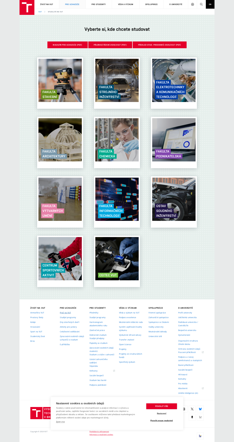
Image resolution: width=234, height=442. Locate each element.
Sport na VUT (36, 331)
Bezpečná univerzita (187, 330)
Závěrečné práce (97, 330)
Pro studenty (99, 4)
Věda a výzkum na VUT (129, 312)
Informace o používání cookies (101, 434)
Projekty (122, 349)
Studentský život (37, 336)
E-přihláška (65, 344)
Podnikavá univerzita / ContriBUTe (188, 324)
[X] (192, 409)
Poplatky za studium (99, 343)
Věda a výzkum (125, 4)
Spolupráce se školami (159, 322)
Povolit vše (161, 406)
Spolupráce (151, 4)
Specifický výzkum (127, 362)
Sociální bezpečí (97, 375)
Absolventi (186, 388)
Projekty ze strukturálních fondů (130, 356)
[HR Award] (200, 436)
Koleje (33, 322)
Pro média (183, 383)
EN (210, 4)
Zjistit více (60, 422)
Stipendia (94, 366)
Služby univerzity (156, 327)
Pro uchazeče (72, 4)
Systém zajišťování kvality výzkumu (130, 329)
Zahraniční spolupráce (159, 317)
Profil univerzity (185, 312)
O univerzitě (175, 4)
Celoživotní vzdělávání (69, 331)
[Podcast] (192, 417)
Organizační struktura (188, 340)
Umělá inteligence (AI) (188, 393)
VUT (40, 12)
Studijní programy (68, 317)
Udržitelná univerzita (187, 317)
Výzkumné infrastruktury (130, 335)
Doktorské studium (98, 335)
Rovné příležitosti (186, 365)
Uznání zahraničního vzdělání (99, 361)
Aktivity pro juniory (68, 327)
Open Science (125, 344)
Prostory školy (36, 317)
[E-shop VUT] (200, 417)
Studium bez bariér (98, 380)
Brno (32, 341)
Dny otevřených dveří (69, 322)
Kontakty (182, 379)
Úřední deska (184, 344)
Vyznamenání (184, 335)
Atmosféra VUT (37, 312)
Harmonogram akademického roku (98, 324)
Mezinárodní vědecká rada (131, 322)
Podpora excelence (127, 317)
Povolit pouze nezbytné (161, 421)
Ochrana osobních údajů (189, 349)
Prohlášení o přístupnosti (99, 431)
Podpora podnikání (98, 385)
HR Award (182, 374)
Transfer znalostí (126, 339)
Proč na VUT (65, 312)
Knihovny (97, 370)
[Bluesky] (200, 409)
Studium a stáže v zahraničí (102, 354)
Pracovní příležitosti (190, 352)
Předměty (94, 312)
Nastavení (161, 413)
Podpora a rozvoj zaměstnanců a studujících (190, 359)
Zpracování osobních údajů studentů (102, 349)
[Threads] (184, 409)
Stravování (35, 327)
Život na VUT (46, 4)
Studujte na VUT (55, 12)
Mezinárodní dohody (158, 331)
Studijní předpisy (97, 338)
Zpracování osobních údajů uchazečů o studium (72, 338)
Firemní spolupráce (157, 312)
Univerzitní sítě (155, 336)
